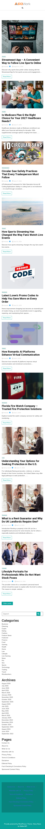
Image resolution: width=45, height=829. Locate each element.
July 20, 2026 (17, 305)
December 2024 (7, 720)
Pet (3, 660)
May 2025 (5, 711)
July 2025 (5, 706)
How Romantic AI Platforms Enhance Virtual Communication (21, 353)
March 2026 (6, 692)
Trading (4, 669)
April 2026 (5, 690)
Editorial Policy (7, 763)
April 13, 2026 (20, 525)
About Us (5, 746)
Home (4, 649)
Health (3, 111)
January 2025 (6, 718)
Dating (3, 348)
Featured (5, 638)
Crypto (4, 628)
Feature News (6, 635)
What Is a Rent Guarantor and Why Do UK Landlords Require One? (22, 520)
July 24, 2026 (17, 241)
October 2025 (6, 699)
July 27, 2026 (17, 125)
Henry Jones (7, 468)
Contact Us (5, 743)
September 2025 (7, 702)
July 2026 (5, 686)
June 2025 (5, 708)
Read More (7, 76)
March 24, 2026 (21, 581)
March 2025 (6, 715)
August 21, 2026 (18, 66)
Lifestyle (4, 568)
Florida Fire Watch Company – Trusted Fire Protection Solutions (22, 407)
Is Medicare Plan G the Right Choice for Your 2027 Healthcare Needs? (21, 118)
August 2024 (6, 729)
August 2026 (6, 683)
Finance (4, 640)
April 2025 (5, 713)
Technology (6, 667)
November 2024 (7, 722)
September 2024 (7, 727)
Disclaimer (5, 760)
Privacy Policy (6, 754)
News (4, 658)
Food (3, 642)
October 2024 (6, 724)
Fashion (4, 633)
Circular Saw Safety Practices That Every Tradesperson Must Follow (20, 174)
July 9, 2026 (17, 358)
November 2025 (7, 697)
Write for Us (6, 749)
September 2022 (7, 734)
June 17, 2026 (20, 468)
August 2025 (6, 704)
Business (4, 292)
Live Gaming (6, 656)
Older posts (7, 603)
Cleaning (5, 626)
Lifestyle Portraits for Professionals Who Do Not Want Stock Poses (21, 574)
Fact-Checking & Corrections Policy (14, 766)
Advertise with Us (8, 752)
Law (3, 457)
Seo (3, 663)
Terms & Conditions (8, 757)
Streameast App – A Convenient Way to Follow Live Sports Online (21, 61)
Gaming (4, 644)
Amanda (6, 66)
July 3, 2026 (17, 412)
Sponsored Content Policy (11, 769)
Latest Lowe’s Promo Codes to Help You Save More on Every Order (20, 298)
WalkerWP (23, 826)
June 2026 (5, 688)
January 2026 (6, 695)
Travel (4, 672)
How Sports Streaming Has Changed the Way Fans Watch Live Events (22, 235)
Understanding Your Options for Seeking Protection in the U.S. (20, 463)
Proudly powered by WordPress (15, 824)
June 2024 (5, 731)
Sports (3, 56)
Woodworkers (5, 168)
